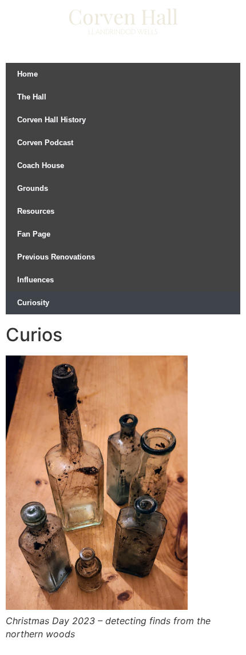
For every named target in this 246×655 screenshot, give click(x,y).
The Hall (31, 97)
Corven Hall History (51, 119)
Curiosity (33, 302)
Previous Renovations (56, 257)
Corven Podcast (45, 142)
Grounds (32, 188)
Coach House (40, 165)
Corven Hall (123, 16)
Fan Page (33, 234)
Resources (35, 211)
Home (27, 74)
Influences (35, 279)
